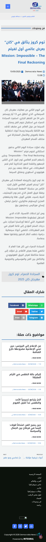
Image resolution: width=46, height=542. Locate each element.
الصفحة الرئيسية (35, 474)
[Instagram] (20, 526)
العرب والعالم (36, 481)
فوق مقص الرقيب (34, 494)
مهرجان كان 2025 (29, 279)
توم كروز (14, 274)
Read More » (36, 358)
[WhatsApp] (31, 526)
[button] (35, 305)
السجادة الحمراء (30, 274)
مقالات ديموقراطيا (34, 491)
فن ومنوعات (38, 28)
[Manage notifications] (41, 537)
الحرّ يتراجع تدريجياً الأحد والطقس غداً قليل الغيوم (27, 401)
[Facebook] (14, 526)
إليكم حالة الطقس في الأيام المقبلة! (25, 376)
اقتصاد (38, 498)
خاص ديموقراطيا (35, 484)
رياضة (39, 505)
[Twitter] (26, 526)
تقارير (39, 488)
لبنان (39, 477)
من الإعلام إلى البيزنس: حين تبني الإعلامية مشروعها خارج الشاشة (25, 349)
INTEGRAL (29, 538)
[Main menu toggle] (8, 6)
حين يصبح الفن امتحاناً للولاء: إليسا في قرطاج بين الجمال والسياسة (25, 428)
